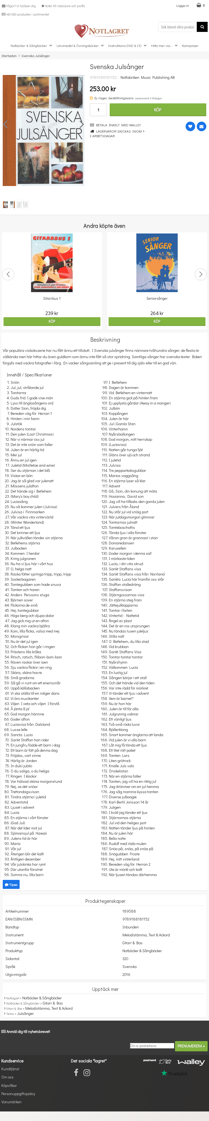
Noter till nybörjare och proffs (65, 6)
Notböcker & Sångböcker (29, 45)
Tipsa (12, 884)
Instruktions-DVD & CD (125, 45)
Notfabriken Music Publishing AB (148, 77)
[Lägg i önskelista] (190, 126)
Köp (157, 109)
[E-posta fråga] (201, 126)
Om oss (7, 1077)
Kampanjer (190, 45)
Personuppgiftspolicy (18, 1093)
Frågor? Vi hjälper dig (20, 6)
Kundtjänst (10, 1068)
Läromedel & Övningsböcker (78, 45)
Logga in (182, 5)
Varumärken (11, 1101)
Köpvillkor (9, 1085)
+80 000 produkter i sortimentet (27, 14)
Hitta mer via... (162, 45)
